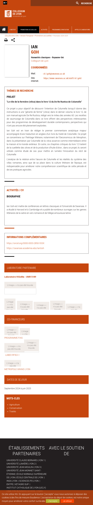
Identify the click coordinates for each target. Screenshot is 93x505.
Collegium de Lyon (39, 60)
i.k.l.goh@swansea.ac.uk (54, 73)
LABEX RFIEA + (11, 354)
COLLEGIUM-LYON (12, 35)
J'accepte (52, 501)
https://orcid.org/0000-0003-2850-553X (25, 243)
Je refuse (67, 501)
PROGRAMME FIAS (13, 337)
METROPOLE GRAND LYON (17, 369)
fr (4, 3)
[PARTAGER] (13, 40)
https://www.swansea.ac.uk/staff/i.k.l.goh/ (63, 78)
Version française (26, 35)
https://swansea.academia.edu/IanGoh (25, 248)
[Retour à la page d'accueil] (15, 13)
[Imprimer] (6, 40)
